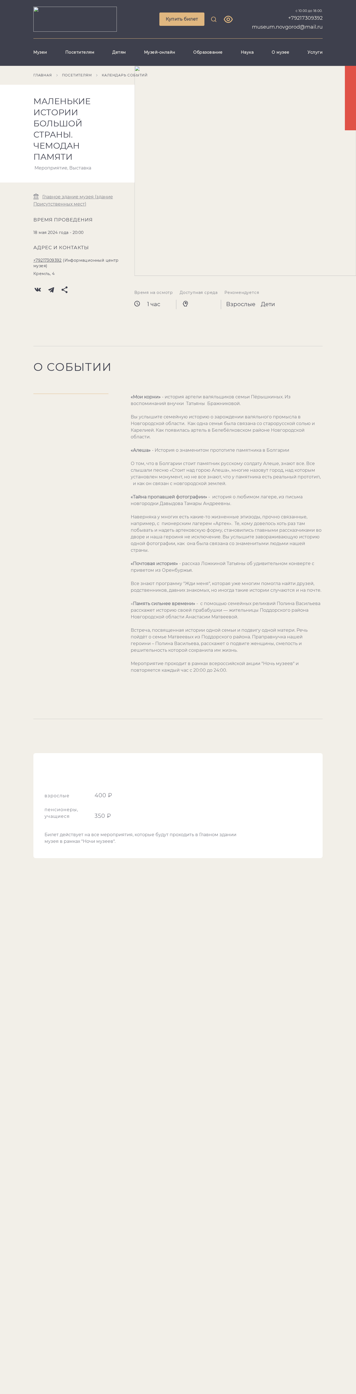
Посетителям (80, 52)
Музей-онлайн (159, 52)
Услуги (315, 52)
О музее (281, 52)
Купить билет (182, 19)
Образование (208, 52)
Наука (247, 52)
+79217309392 (47, 260)
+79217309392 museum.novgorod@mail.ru (287, 22)
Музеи (40, 52)
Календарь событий (125, 75)
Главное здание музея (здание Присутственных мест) (73, 200)
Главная (42, 75)
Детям (119, 52)
